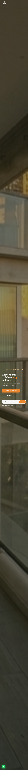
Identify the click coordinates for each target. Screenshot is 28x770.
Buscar (22, 402)
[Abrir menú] (24, 3)
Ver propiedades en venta (10, 390)
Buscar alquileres (8, 395)
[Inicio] (4, 2)
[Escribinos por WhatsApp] (3, 766)
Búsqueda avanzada (8, 405)
